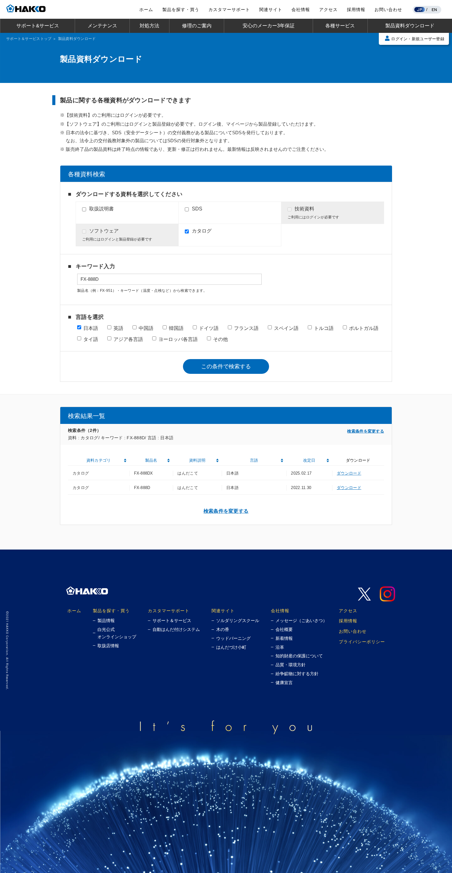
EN (434, 9)
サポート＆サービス (172, 620)
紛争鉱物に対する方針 (297, 673)
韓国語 (176, 328)
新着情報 (284, 638)
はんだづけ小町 (231, 647)
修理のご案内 (197, 25)
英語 (118, 328)
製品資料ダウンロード (409, 25)
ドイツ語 (209, 328)
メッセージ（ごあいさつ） (301, 620)
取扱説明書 (101, 208)
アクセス (328, 9)
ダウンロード (349, 473)
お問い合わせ (388, 9)
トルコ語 (324, 328)
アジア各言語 (128, 339)
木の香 (222, 629)
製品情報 (106, 620)
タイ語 (90, 339)
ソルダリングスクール (237, 620)
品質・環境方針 (291, 664)
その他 (220, 339)
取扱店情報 (108, 645)
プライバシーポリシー (362, 641)
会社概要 (284, 629)
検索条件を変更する (365, 431)
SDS (197, 208)
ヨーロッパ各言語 (178, 339)
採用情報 (356, 9)
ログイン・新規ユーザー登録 (417, 39)
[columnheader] (98, 461)
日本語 (90, 328)
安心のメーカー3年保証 (269, 25)
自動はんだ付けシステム (176, 629)
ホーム (146, 9)
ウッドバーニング (233, 638)
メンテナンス (102, 25)
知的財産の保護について (299, 655)
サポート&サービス (37, 25)
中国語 (146, 328)
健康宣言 (284, 682)
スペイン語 (286, 328)
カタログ (202, 230)
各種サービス (340, 25)
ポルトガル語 (364, 328)
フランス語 (246, 328)
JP (419, 9)
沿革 (280, 647)
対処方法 (149, 25)
